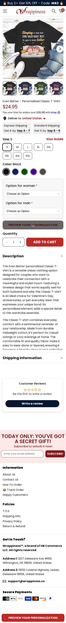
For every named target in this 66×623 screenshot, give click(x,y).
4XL (18, 156)
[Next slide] (59, 48)
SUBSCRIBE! (55, 454)
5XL (29, 156)
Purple (33, 171)
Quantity (10, 233)
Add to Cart (44, 242)
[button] (33, 185)
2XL (50, 147)
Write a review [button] (32, 404)
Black (6, 171)
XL (39, 147)
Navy (15, 171)
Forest (24, 171)
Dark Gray (42, 171)
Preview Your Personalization (33, 225)
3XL (8, 156)
